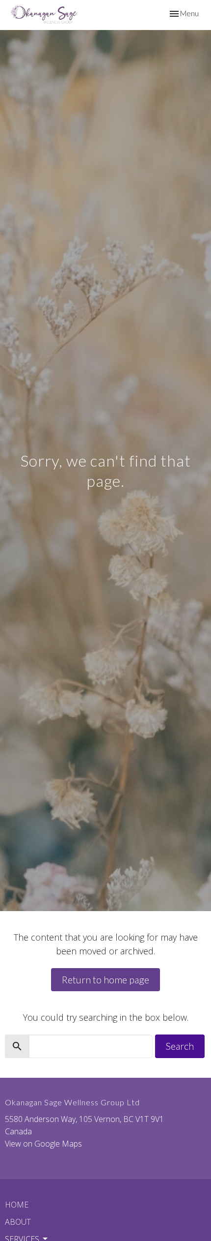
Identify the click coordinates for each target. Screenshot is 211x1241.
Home (16, 1204)
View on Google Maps (43, 1143)
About (18, 1221)
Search (180, 1046)
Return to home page (105, 979)
